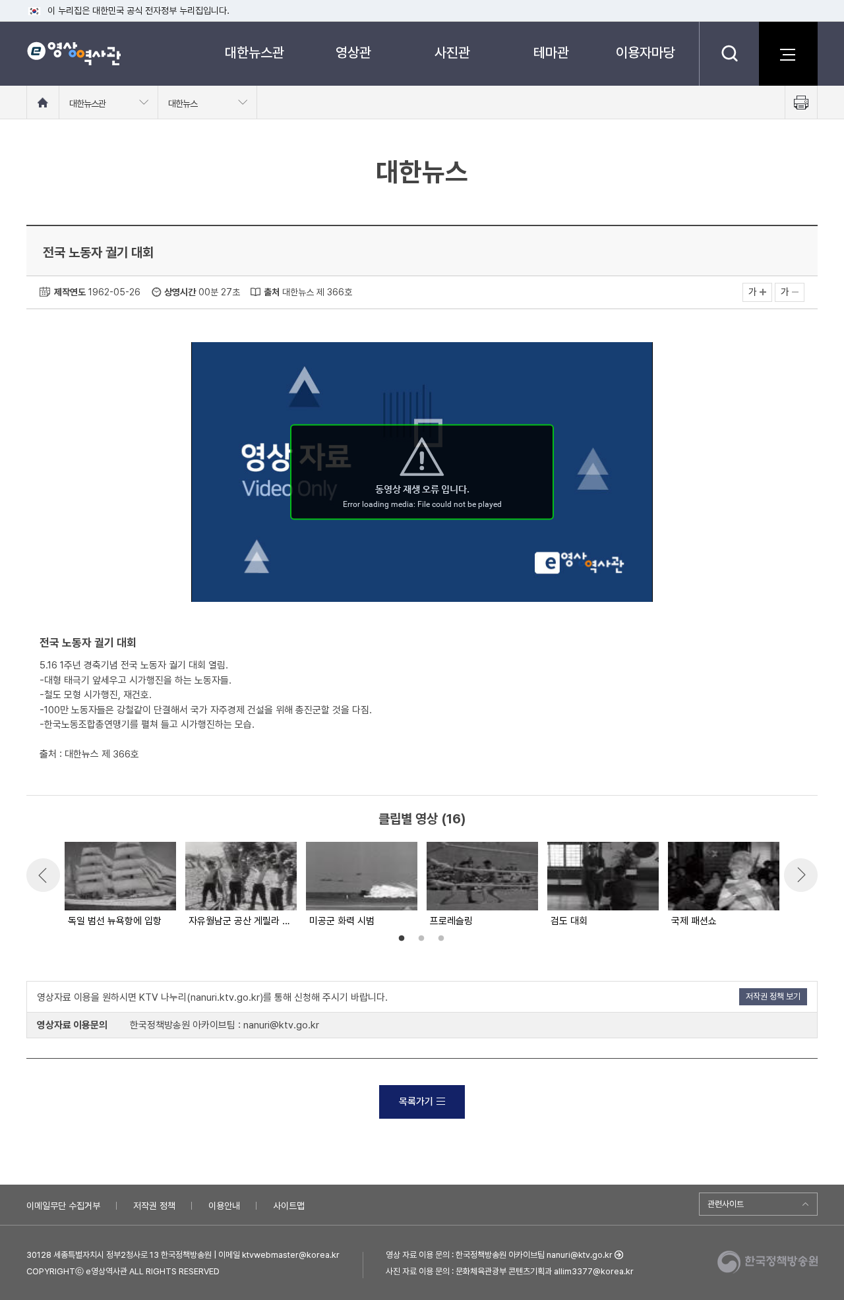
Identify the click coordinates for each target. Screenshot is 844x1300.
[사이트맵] (788, 53)
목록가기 (416, 1102)
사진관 (452, 52)
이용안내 (224, 1205)
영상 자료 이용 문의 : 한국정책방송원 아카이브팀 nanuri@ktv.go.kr (499, 1255)
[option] (119, 885)
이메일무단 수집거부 (63, 1205)
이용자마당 (645, 52)
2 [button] (421, 938)
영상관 (353, 52)
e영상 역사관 (73, 53)
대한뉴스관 (254, 52)
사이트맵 (289, 1205)
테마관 (551, 52)
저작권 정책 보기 (773, 996)
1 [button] (401, 938)
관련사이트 (726, 1204)
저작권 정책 (154, 1205)
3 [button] (441, 938)
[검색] (729, 53)
